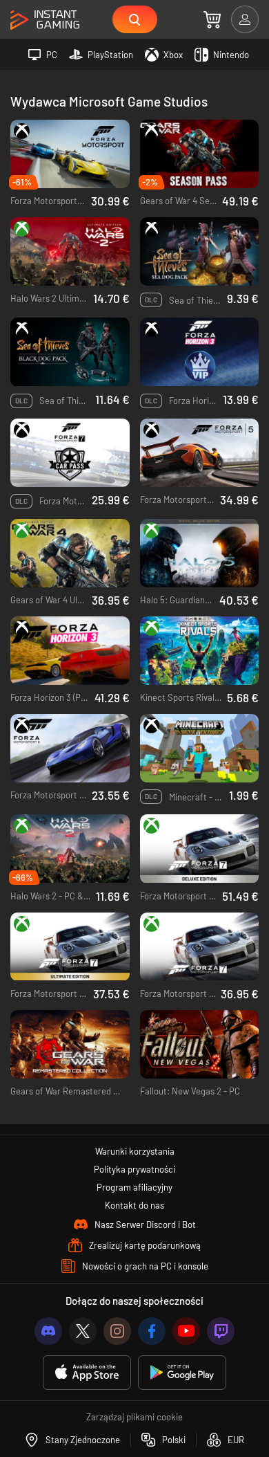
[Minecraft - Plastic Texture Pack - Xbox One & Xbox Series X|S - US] (199, 748)
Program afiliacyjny (134, 1187)
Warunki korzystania (135, 1151)
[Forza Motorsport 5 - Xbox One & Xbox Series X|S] (199, 453)
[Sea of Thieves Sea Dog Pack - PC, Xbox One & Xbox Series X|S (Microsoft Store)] (199, 251)
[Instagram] (117, 1331)
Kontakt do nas (134, 1205)
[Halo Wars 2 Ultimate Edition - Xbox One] (70, 251)
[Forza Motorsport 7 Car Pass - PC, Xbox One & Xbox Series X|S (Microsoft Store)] (70, 453)
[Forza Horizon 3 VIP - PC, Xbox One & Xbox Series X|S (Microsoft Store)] (199, 352)
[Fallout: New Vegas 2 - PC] (199, 1044)
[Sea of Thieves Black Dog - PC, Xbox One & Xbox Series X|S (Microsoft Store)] (70, 352)
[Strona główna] (44, 20)
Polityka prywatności (134, 1169)
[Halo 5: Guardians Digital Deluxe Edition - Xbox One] (199, 553)
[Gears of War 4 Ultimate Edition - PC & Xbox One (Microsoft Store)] (70, 553)
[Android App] (182, 1373)
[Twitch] (221, 1331)
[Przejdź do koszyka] (212, 19)
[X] (83, 1331)
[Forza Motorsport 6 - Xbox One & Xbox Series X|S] (70, 748)
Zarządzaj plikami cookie (134, 1416)
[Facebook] (152, 1331)
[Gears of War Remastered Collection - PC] (70, 1044)
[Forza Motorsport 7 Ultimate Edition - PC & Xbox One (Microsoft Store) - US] (70, 947)
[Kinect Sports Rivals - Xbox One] (199, 650)
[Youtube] (186, 1331)
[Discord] (48, 1331)
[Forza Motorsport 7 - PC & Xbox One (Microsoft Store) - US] (199, 947)
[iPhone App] (87, 1373)
